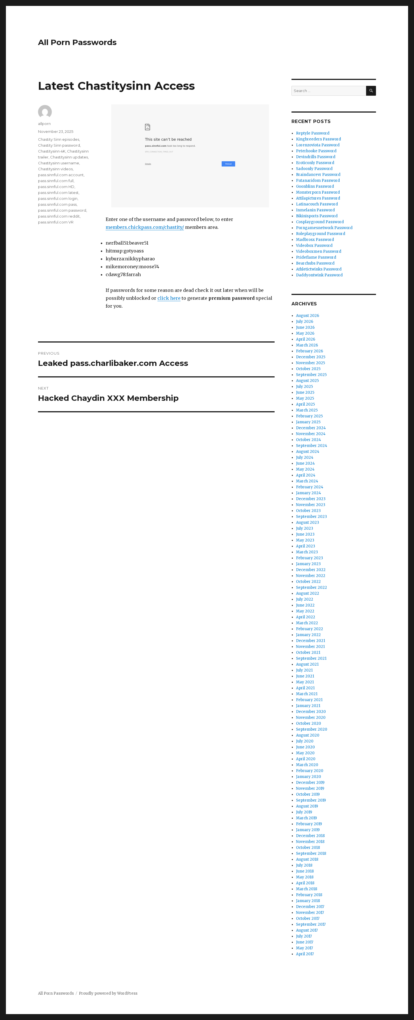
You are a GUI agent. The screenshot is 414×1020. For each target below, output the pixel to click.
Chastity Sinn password (59, 145)
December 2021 (310, 640)
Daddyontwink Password (319, 275)
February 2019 (309, 824)
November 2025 (310, 363)
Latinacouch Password (317, 204)
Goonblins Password (315, 186)
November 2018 (310, 841)
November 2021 (310, 646)
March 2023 (307, 552)
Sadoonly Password (314, 168)
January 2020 (308, 776)
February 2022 (309, 629)
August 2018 (307, 859)
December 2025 (310, 357)
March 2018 (306, 889)
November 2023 (310, 504)
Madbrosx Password (315, 239)
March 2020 (307, 764)
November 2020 (311, 717)
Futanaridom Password (318, 180)
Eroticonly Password (315, 162)
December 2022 (311, 569)
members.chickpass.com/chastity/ (145, 227)
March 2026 (307, 345)
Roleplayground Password (320, 233)
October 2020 (308, 723)
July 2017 (304, 936)
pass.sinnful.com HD (56, 186)
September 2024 (311, 445)
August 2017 (307, 930)
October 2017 (307, 918)
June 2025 (305, 392)
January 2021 (308, 705)
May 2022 (305, 611)
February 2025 (309, 416)
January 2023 (308, 564)
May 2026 (305, 333)
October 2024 (308, 439)
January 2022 (308, 634)
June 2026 (305, 327)
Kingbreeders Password (318, 139)
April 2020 (305, 759)
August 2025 (307, 380)
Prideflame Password (316, 257)
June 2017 (304, 942)
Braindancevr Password (318, 174)
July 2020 (304, 741)
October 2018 (308, 847)
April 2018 (305, 883)
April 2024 (305, 475)
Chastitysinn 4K (51, 151)
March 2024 (307, 481)
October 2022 (308, 581)
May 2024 (305, 469)
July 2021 (304, 670)
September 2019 (311, 800)
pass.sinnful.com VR (56, 222)
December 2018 (310, 835)
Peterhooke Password (316, 151)
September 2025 (311, 374)
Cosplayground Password (320, 222)
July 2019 (304, 812)
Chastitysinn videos (55, 169)
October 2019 (308, 794)
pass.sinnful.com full (56, 180)
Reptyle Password (313, 133)
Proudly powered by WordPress (108, 993)
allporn (44, 123)
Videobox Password (314, 245)
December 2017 (310, 906)
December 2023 (311, 498)
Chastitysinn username (58, 163)
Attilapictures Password (318, 198)
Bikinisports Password (317, 216)
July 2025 (304, 386)
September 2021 (311, 658)
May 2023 (305, 540)
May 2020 (305, 753)
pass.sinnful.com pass (57, 204)
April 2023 (305, 546)
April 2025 (305, 404)
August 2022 (307, 593)
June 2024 (305, 463)
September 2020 (311, 729)
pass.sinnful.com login (57, 198)
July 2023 (304, 528)
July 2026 (304, 321)
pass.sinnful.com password (62, 210)
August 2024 (307, 451)
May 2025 (305, 398)
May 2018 (304, 877)
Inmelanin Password (315, 210)
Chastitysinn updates (69, 157)
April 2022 (305, 617)
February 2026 (309, 351)
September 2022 (311, 587)
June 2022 (305, 605)
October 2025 (308, 368)
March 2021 (306, 694)
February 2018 (309, 894)
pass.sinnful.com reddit (59, 216)
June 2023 (305, 534)
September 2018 (311, 853)
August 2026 (307, 315)
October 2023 (308, 510)
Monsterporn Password (318, 192)
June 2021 (305, 676)
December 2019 (310, 782)
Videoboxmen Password (318, 251)
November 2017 (310, 912)
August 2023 (307, 522)
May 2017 (304, 948)
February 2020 (309, 770)
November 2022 (310, 575)
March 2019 (306, 818)
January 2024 (308, 493)
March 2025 (307, 410)
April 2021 (305, 688)
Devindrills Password (315, 157)
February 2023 (309, 558)
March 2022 (307, 623)
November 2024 (311, 433)
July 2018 (304, 865)
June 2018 (305, 871)
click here (169, 298)
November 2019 (310, 788)
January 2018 (308, 900)
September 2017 (311, 924)
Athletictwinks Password (319, 269)
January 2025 (308, 422)
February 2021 (309, 699)
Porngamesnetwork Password (324, 227)
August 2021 (307, 664)
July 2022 (304, 599)
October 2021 (308, 652)
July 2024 (304, 457)
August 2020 (307, 735)
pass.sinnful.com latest (58, 192)
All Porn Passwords (77, 42)
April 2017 (305, 954)
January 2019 (308, 829)
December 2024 (311, 428)
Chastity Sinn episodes (58, 139)
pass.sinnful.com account (61, 175)
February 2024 (309, 487)
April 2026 (305, 339)
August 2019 (307, 806)
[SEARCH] (371, 91)
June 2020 (305, 747)
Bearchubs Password (315, 263)
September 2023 (311, 516)
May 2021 (305, 682)
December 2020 (311, 711)
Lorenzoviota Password (318, 145)
